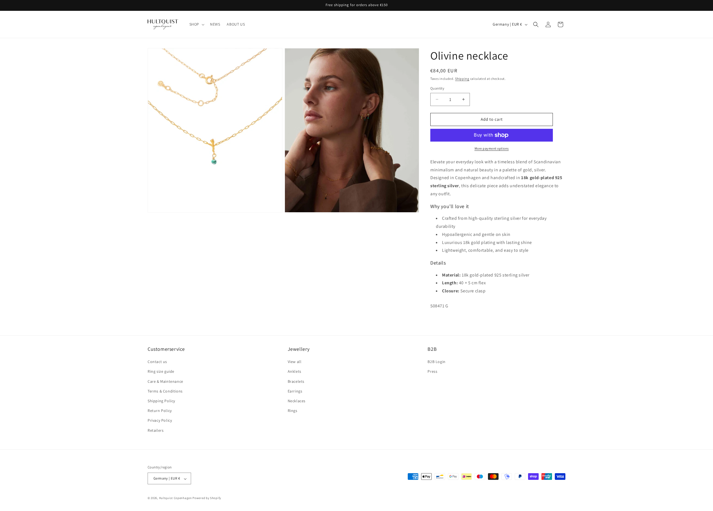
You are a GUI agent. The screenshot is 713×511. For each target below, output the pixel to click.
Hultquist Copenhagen (175, 498)
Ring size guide (161, 371)
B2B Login (436, 361)
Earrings (295, 391)
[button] (196, 24)
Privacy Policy (160, 420)
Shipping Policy (161, 400)
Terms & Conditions (165, 391)
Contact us (157, 361)
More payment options (492, 148)
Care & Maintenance (165, 381)
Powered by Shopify (206, 498)
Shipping (462, 78)
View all (295, 361)
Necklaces (297, 400)
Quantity (437, 88)
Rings (292, 410)
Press (432, 371)
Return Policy (160, 410)
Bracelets (296, 381)
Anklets (294, 371)
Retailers (155, 430)
